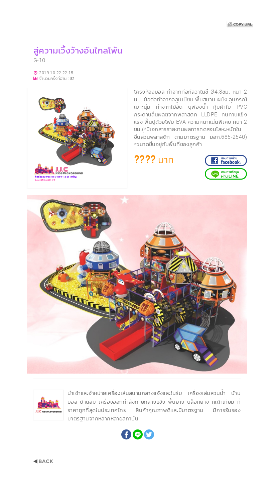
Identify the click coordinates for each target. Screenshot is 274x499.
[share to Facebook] (126, 434)
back (43, 461)
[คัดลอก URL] (240, 24)
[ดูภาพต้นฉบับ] (240, 202)
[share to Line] (138, 434)
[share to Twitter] (149, 434)
